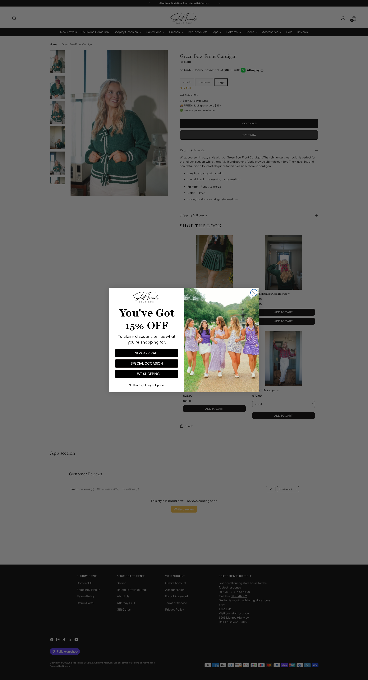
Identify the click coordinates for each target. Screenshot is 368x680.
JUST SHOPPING (147, 373)
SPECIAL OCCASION (147, 363)
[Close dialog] (254, 292)
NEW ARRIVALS (147, 353)
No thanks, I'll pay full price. (146, 385)
